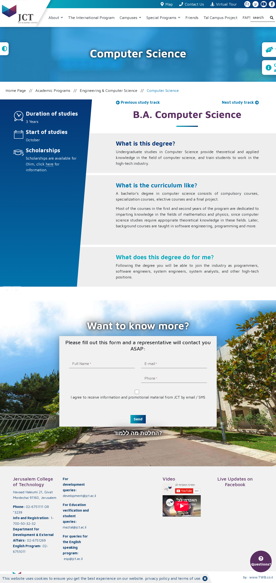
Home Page (16, 90)
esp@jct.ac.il (73, 559)
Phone (149, 378)
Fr (247, 4)
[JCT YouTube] (264, 4)
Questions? (261, 564)
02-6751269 (36, 540)
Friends (191, 17)
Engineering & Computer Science (108, 90)
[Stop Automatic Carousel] (17, 290)
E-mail (149, 363)
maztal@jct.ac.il (74, 527)
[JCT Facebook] (272, 4)
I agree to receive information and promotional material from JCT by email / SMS (138, 397)
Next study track (238, 102)
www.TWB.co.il (261, 577)
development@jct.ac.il (79, 496)
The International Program (91, 17)
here (49, 164)
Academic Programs (52, 90)
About (54, 17)
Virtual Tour (226, 4)
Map (169, 4)
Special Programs (161, 17)
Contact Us (194, 4)
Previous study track (140, 102)
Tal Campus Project (220, 17)
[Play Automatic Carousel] (7, 290)
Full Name (80, 363)
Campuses (129, 17)
